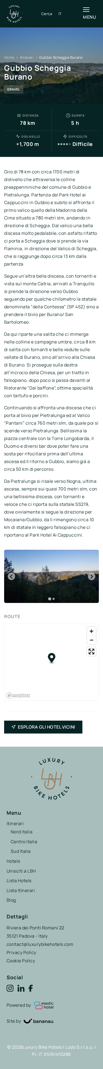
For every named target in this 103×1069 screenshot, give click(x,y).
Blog (11, 900)
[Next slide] (91, 576)
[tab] (49, 598)
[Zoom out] (91, 640)
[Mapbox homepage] (18, 695)
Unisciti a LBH (21, 871)
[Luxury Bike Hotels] (23, 14)
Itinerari (27, 57)
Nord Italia (21, 832)
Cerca (46, 13)
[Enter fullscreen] (91, 651)
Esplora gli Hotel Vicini (46, 727)
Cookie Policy (21, 961)
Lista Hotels (19, 881)
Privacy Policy (21, 952)
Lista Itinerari (21, 890)
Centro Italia (24, 842)
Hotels (13, 861)
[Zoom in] (91, 631)
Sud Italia (21, 851)
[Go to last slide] (11, 576)
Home (9, 57)
